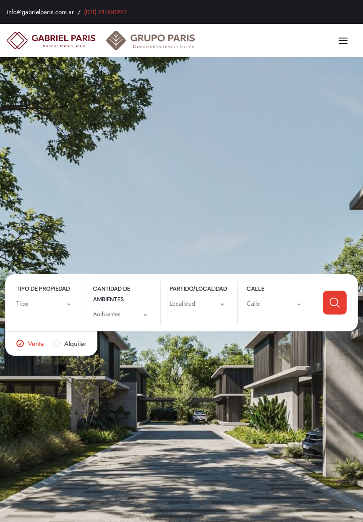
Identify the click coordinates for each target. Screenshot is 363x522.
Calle (255, 288)
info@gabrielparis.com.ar (40, 12)
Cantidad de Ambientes (111, 294)
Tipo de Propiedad (43, 288)
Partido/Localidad (198, 288)
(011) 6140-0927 (105, 12)
